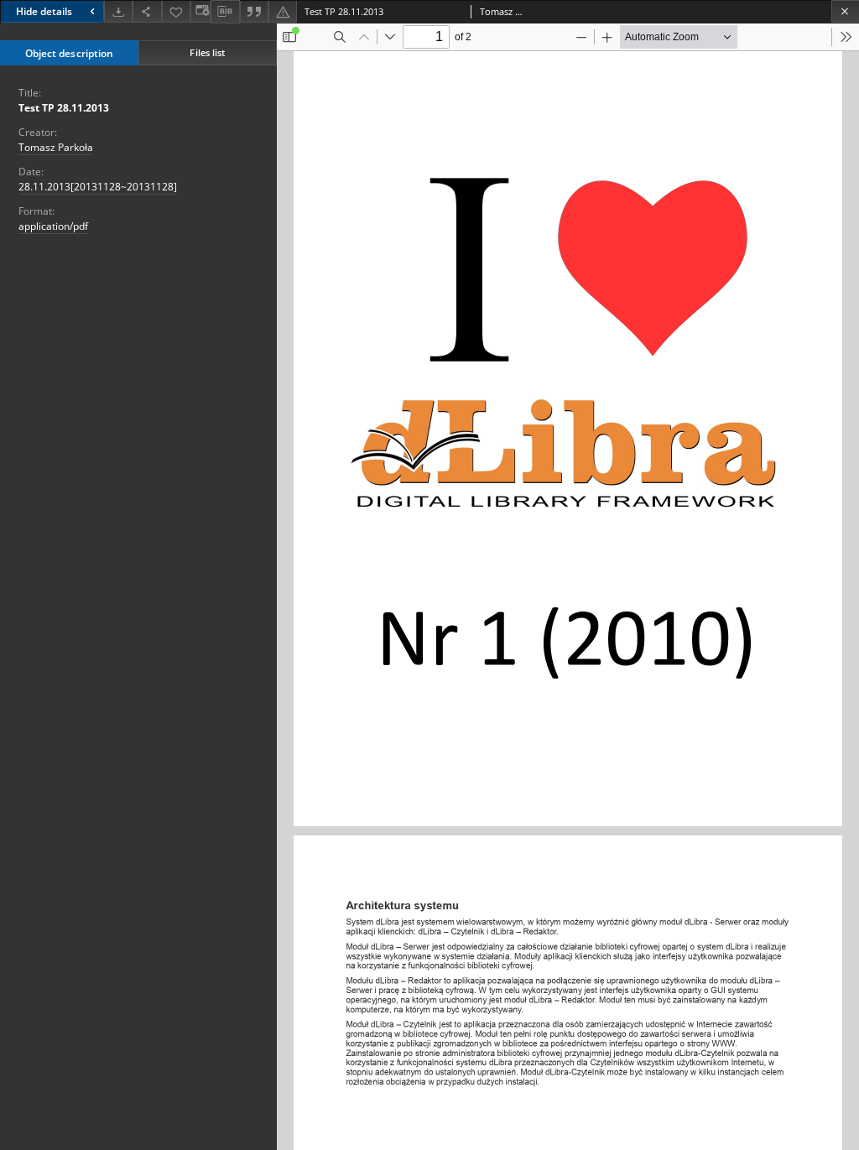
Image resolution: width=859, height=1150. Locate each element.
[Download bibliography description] (225, 11)
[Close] (845, 11)
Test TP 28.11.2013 (63, 108)
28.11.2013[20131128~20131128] (97, 187)
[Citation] (254, 11)
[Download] (118, 11)
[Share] (147, 11)
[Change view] (200, 11)
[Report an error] (282, 11)
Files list (207, 52)
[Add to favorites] (176, 11)
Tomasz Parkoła (55, 147)
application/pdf (53, 226)
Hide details (44, 11)
